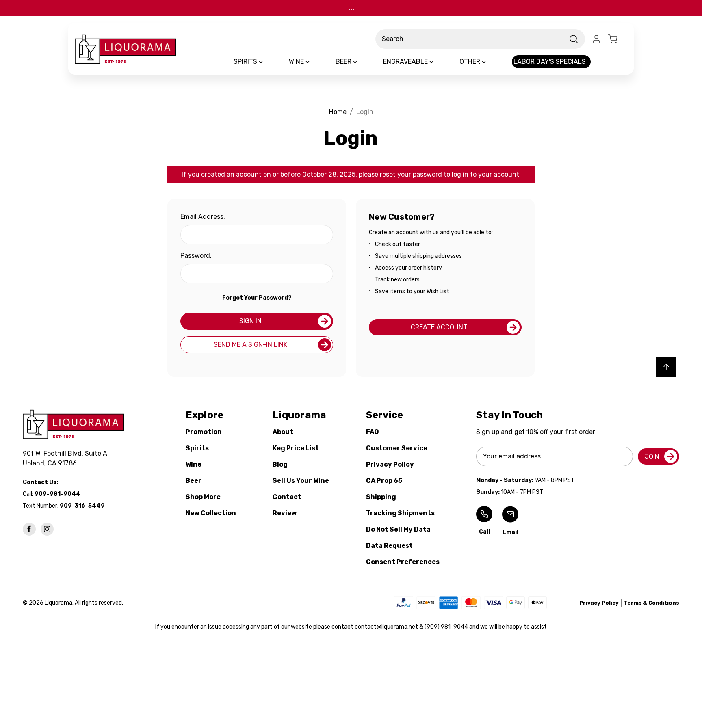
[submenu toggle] (268, 62)
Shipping (381, 497)
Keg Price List (296, 448)
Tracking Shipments (400, 513)
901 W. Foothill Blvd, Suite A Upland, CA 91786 (66, 458)
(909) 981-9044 (446, 626)
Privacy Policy (390, 464)
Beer (194, 480)
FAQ (372, 432)
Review (285, 513)
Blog (280, 464)
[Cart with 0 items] (617, 39)
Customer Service (396, 448)
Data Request (389, 545)
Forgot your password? (257, 297)
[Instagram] (47, 529)
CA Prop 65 (384, 480)
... (351, 8)
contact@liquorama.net (386, 626)
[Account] (596, 39)
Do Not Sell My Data (398, 529)
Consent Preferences (403, 562)
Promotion (204, 432)
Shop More (203, 497)
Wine (194, 464)
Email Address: (202, 216)
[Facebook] (29, 529)
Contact (287, 497)
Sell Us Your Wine (301, 480)
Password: (196, 255)
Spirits (197, 448)
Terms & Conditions (651, 603)
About (283, 432)
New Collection (211, 513)
